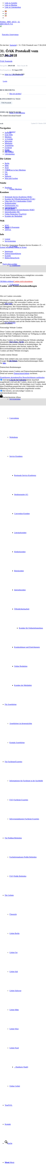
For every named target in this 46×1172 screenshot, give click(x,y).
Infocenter (8, 141)
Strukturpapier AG (12, 205)
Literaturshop (10, 154)
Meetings (8, 137)
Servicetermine (10, 241)
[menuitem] (25, 170)
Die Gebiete (9, 152)
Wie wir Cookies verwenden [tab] (10, 296)
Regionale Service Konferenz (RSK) (18, 197)
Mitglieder (8, 143)
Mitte (7, 165)
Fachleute (8, 148)
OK (1, 281)
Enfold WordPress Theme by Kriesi (13, 247)
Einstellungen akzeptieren (9, 377)
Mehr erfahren (8, 281)
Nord (7, 168)
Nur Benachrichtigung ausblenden (32, 377)
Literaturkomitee (11, 208)
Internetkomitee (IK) (12, 212)
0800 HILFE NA (10, 23)
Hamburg (8, 188)
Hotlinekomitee (10, 203)
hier (4, 363)
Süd (6, 174)
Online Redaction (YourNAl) (15, 214)
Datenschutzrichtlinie (21, 373)
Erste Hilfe (9, 135)
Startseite (8, 133)
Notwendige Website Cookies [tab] (11, 328)
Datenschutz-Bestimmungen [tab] (10, 367)
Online (7, 170)
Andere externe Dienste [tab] (9, 355)
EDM (7, 228)
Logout (7, 239)
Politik (7, 150)
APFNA (8, 230)
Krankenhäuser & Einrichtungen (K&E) (20, 210)
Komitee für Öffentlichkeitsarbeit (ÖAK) (20, 199)
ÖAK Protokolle (6, 61)
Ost (6, 172)
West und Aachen (11, 178)
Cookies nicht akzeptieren (23, 281)
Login (5, 81)
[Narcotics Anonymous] (9, 35)
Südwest (8, 176)
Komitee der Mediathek (13, 216)
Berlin (7, 163)
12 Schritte (9, 139)
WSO (7, 225)
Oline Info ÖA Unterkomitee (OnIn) (18, 201)
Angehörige (9, 145)
